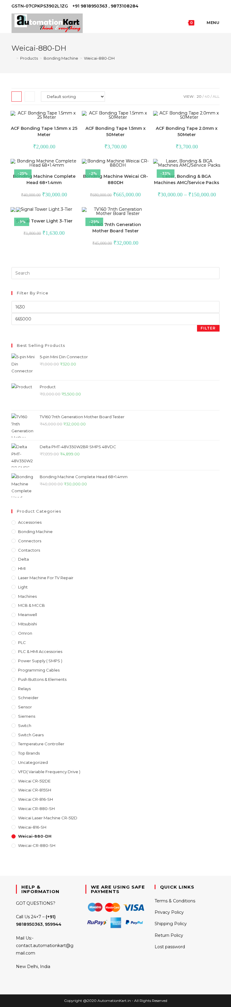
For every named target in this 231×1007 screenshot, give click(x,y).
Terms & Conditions (175, 901)
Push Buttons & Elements (42, 679)
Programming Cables (39, 670)
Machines (27, 596)
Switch (24, 725)
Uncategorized (33, 762)
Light (23, 587)
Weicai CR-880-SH (36, 808)
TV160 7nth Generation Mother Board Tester (115, 228)
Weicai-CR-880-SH (36, 845)
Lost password (170, 946)
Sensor (25, 707)
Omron (25, 633)
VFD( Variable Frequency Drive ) (49, 771)
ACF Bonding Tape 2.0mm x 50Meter (186, 131)
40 (207, 96)
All (216, 96)
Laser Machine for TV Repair (45, 577)
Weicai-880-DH (99, 58)
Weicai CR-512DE (34, 781)
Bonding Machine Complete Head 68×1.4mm (44, 179)
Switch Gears (31, 734)
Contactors (29, 550)
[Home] (12, 58)
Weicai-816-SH (32, 827)
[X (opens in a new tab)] (197, 6)
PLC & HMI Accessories (40, 651)
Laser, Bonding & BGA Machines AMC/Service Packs (186, 179)
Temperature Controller (41, 743)
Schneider (28, 697)
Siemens (26, 716)
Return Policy (169, 935)
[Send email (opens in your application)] (217, 6)
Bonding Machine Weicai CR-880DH (115, 179)
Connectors (29, 540)
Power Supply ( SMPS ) (40, 660)
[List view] (30, 96)
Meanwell (27, 614)
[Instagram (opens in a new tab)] (211, 6)
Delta (23, 559)
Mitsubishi (27, 623)
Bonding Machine (35, 531)
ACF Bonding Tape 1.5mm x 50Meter (115, 131)
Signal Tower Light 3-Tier (44, 221)
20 (199, 96)
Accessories (30, 522)
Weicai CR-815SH (34, 790)
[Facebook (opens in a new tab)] (204, 6)
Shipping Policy (171, 923)
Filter (208, 328)
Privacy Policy (169, 912)
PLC (22, 642)
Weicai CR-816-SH (35, 799)
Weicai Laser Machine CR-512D (47, 817)
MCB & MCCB (31, 605)
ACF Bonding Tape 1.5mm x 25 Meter (44, 131)
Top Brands (29, 753)
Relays (24, 688)
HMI (22, 568)
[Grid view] (16, 96)
